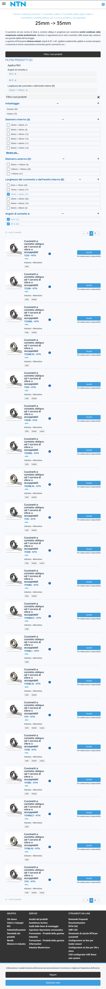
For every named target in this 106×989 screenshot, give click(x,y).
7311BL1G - (32, 848)
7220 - (30, 255)
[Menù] (4, 4)
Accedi (89, 252)
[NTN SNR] (18, 4)
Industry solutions (31, 14)
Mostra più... (12, 152)
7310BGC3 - (32, 617)
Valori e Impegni (15, 923)
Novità (10, 940)
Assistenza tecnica (38, 923)
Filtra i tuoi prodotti (53, 54)
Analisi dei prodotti (38, 919)
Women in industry (16, 944)
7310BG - (31, 584)
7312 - (29, 881)
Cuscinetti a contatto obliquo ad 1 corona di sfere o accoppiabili (53, 17)
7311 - (29, 716)
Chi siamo (12, 919)
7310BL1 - (31, 650)
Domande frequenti (78, 919)
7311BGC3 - (32, 815)
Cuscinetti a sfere (51, 14)
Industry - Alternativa (33, 262)
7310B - (30, 552)
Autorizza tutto (53, 982)
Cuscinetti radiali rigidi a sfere (77, 14)
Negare (53, 974)
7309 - (30, 387)
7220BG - (31, 321)
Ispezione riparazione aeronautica (46, 930)
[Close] (98, 97)
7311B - (30, 749)
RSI (8, 926)
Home (16, 14)
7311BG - (31, 782)
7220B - (30, 288)
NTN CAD (73, 926)
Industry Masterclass (39, 947)
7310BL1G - (32, 683)
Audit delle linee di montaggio (44, 926)
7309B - (30, 420)
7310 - (29, 519)
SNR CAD (73, 930)
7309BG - (31, 453)
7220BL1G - (32, 354)
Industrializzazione (16, 930)
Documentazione (76, 923)
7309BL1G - (32, 486)
